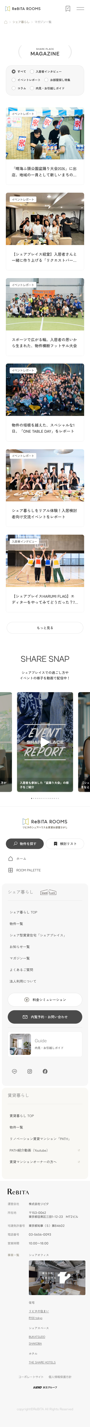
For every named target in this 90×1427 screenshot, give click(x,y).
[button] (31, 798)
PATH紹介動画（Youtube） (30, 1150)
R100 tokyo (35, 1318)
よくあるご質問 (21, 969)
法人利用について (23, 981)
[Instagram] (29, 1071)
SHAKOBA (35, 1343)
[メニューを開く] (80, 8)
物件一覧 (16, 923)
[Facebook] (45, 1071)
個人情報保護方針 (60, 1377)
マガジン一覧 (20, 958)
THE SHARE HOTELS (42, 1362)
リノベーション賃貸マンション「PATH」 (40, 1138)
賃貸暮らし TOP (22, 1115)
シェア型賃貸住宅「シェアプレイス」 (38, 935)
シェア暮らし (21, 22)
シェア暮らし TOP (23, 912)
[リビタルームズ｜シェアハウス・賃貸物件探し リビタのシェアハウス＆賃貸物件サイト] (45, 823)
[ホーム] (6, 22)
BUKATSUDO (37, 1336)
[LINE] (14, 1071)
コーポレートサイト (31, 1377)
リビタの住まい (39, 1311)
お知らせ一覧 (20, 946)
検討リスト (68, 843)
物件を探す (28, 843)
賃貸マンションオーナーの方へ (33, 1161)
